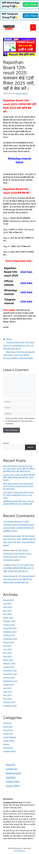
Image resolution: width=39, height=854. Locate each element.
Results (9, 339)
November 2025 (10, 632)
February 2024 (9, 702)
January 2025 (9, 667)
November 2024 (10, 674)
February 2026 (9, 621)
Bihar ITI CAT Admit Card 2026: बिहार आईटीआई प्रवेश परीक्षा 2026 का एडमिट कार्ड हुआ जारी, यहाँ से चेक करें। (18, 568)
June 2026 (7, 607)
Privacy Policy (13, 781)
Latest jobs (7, 734)
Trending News (9, 751)
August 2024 (8, 685)
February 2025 (9, 663)
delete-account (13, 773)
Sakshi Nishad (9, 576)
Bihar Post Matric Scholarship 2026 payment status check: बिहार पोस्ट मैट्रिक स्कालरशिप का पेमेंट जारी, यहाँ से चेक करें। (18, 468)
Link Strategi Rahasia (12, 522)
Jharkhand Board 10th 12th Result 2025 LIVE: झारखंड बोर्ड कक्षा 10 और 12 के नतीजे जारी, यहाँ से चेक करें (18, 345)
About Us (10, 764)
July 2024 (7, 688)
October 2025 (9, 635)
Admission (7, 723)
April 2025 (7, 656)
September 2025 (10, 639)
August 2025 (8, 642)
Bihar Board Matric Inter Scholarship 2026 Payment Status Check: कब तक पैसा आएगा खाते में (18, 486)
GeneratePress (19, 851)
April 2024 (7, 699)
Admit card (7, 727)
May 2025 (7, 653)
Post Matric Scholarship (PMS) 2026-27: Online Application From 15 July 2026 (18, 495)
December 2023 (10, 706)
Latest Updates (9, 737)
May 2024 (7, 695)
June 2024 (7, 692)
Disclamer (11, 777)
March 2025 (8, 660)
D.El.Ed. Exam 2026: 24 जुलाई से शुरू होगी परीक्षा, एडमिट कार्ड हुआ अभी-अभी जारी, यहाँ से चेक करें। (19, 477)
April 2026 (7, 614)
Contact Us (11, 768)
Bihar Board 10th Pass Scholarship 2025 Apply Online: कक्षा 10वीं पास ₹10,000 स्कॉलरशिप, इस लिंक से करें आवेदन (19, 355)
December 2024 (10, 670)
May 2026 (7, 611)
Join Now (30, 4)
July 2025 (7, 646)
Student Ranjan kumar (12, 536)
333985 (6, 565)
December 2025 (10, 628)
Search (6, 443)
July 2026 (7, 603)
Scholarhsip (8, 748)
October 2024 (9, 677)
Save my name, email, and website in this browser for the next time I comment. (20, 421)
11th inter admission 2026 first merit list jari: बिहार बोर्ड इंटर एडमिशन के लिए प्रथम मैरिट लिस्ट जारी (19, 579)
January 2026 (9, 625)
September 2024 (10, 681)
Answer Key (8, 730)
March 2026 (8, 618)
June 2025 (7, 649)
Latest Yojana (9, 741)
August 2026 (8, 600)
